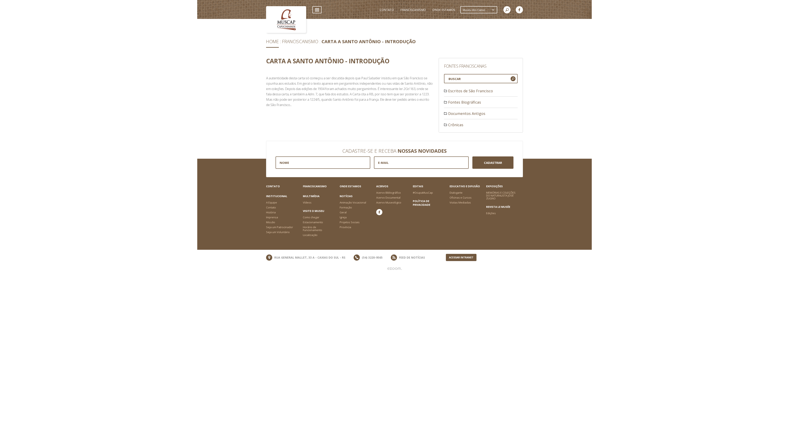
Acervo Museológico (388, 202)
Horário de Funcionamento (312, 228)
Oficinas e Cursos (461, 197)
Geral (343, 212)
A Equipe (271, 202)
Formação (346, 207)
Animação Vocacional (353, 202)
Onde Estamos (350, 186)
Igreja (343, 217)
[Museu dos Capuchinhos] (286, 19)
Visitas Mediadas (460, 202)
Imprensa (272, 217)
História (271, 212)
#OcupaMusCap (423, 192)
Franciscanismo (300, 41)
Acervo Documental (388, 197)
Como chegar (311, 217)
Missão (270, 222)
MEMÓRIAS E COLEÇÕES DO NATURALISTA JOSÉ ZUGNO (501, 195)
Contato (273, 186)
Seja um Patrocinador (279, 227)
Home (272, 41)
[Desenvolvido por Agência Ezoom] (394, 268)
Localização (310, 235)
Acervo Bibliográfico (388, 192)
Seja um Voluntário (278, 232)
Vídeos (307, 202)
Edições (491, 213)
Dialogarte (456, 192)
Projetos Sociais (350, 222)
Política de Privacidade (421, 203)
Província (345, 227)
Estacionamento (313, 222)
